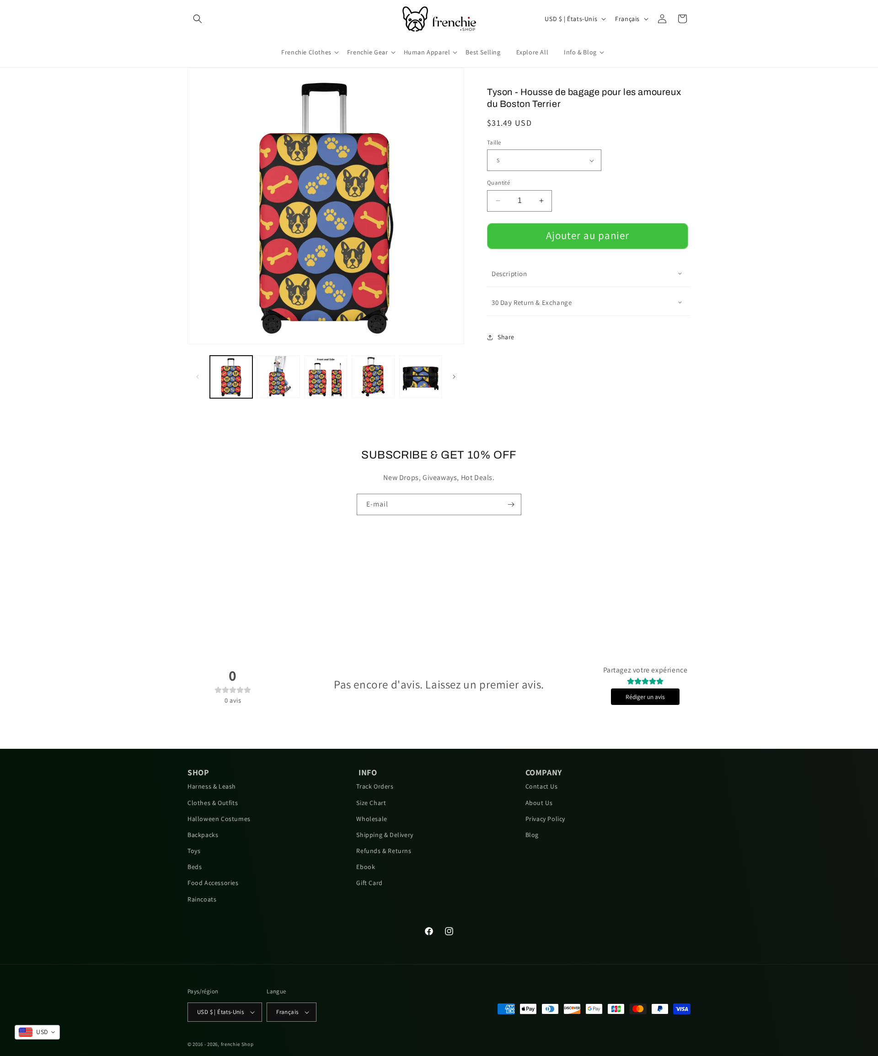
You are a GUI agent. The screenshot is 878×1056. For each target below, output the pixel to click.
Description (509, 273)
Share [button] (506, 337)
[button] (197, 19)
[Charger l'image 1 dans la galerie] (231, 377)
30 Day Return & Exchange (532, 302)
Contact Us (541, 786)
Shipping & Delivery (384, 835)
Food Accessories (213, 883)
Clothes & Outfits (212, 803)
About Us (539, 803)
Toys (193, 851)
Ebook (365, 867)
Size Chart (371, 803)
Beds (194, 867)
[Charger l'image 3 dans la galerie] (326, 377)
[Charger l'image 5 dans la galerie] (420, 377)
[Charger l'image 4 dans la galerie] (373, 377)
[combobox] (37, 1032)
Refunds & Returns (383, 851)
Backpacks (202, 835)
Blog (532, 835)
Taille (494, 142)
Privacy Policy (545, 819)
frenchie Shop (237, 1044)
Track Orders (374, 786)
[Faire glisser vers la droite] (454, 377)
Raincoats (201, 899)
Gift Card (369, 883)
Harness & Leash (211, 786)
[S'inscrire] (511, 504)
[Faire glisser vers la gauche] (197, 377)
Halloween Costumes (219, 819)
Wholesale (371, 819)
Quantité (498, 183)
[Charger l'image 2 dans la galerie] (278, 377)
